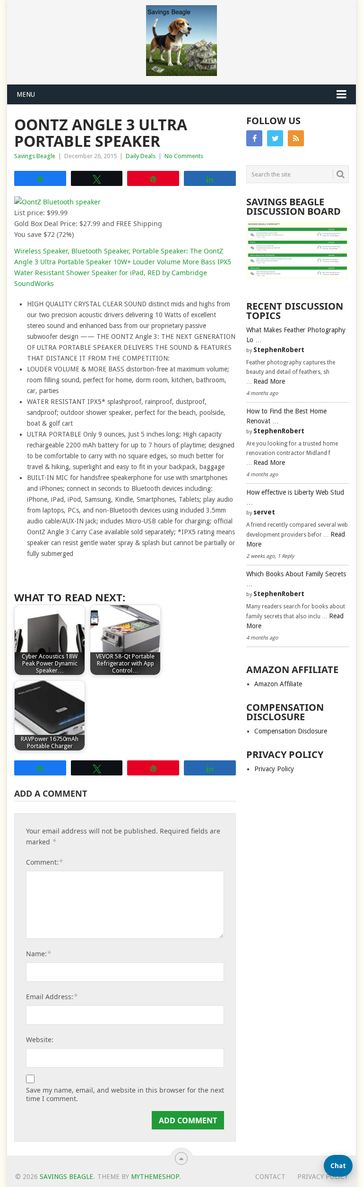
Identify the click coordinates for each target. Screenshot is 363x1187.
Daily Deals (141, 156)
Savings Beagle (34, 156)
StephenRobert (278, 350)
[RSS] (296, 138)
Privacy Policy (274, 769)
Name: (38, 953)
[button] (338, 1166)
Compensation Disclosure (290, 731)
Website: (39, 1039)
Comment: (44, 862)
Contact (270, 1176)
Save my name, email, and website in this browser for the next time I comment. (125, 1094)
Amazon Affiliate (278, 684)
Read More (269, 381)
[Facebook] (254, 138)
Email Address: (52, 996)
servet (264, 512)
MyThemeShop (155, 1176)
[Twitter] (275, 138)
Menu (26, 94)
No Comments (183, 156)
